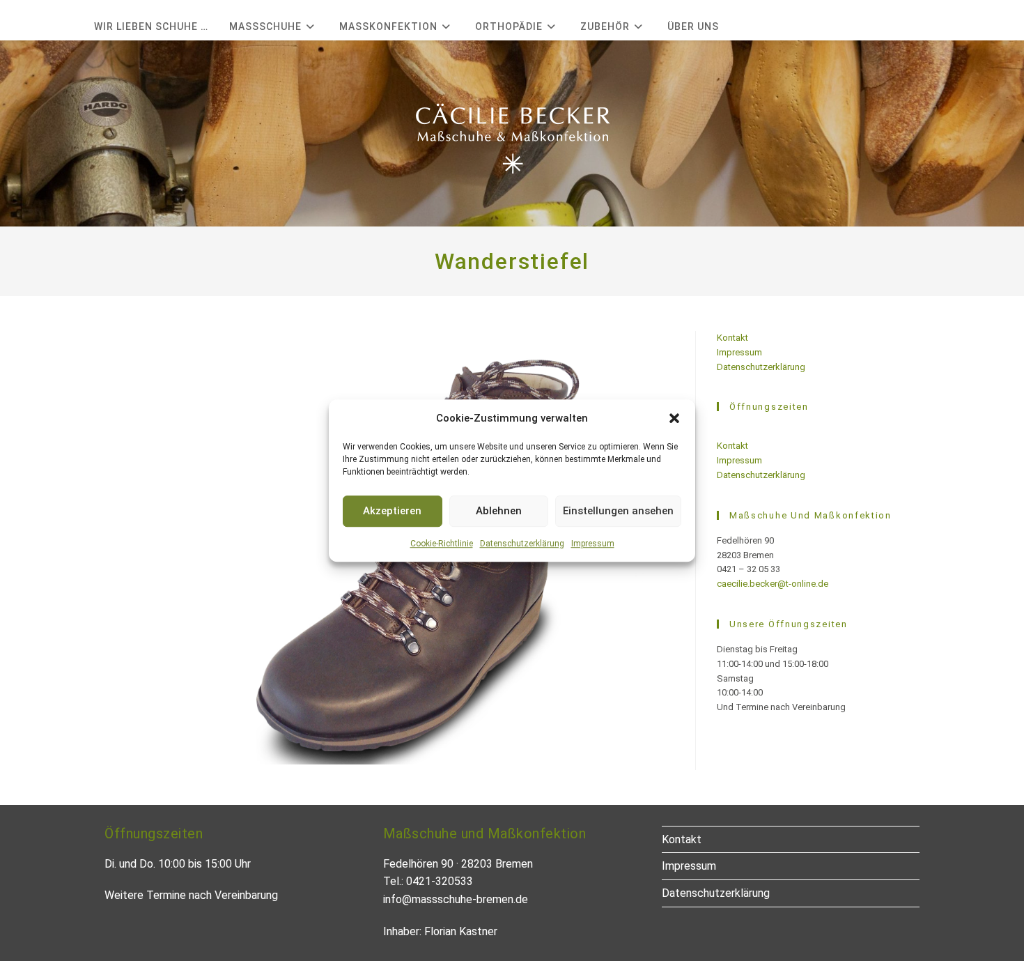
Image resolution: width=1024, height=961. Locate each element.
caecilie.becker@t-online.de (772, 583)
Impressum (592, 543)
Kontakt (732, 337)
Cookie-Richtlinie (441, 543)
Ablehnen (499, 511)
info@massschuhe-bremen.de (455, 899)
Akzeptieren (392, 511)
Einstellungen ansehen (618, 511)
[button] (674, 418)
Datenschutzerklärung (522, 543)
